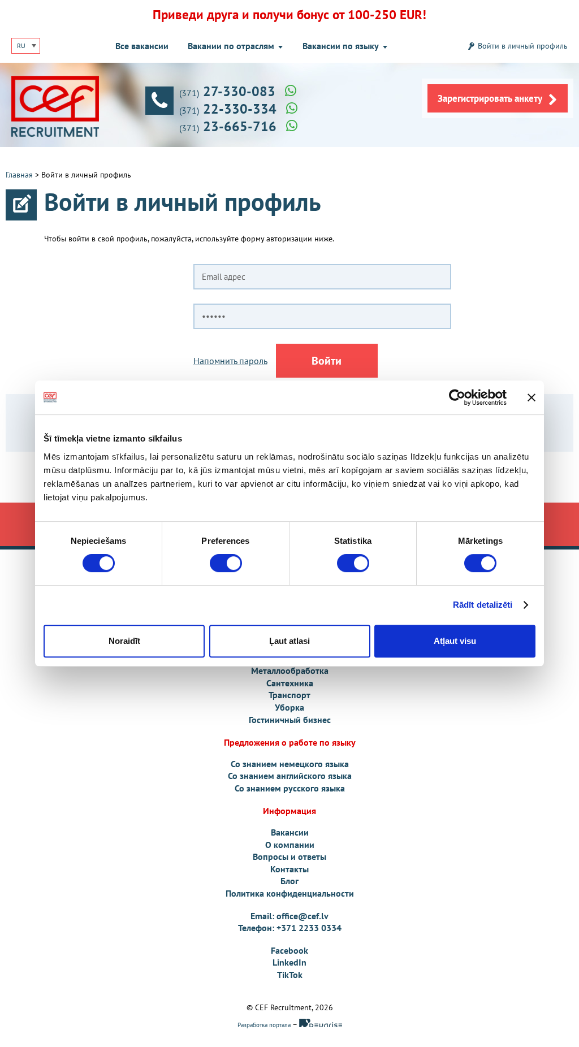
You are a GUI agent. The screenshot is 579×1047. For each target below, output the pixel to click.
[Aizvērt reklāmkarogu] (531, 397)
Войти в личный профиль (523, 46)
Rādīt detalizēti (483, 604)
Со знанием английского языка (290, 775)
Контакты (289, 869)
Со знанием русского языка (290, 788)
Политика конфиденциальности (290, 893)
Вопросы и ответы (289, 856)
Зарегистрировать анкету (490, 98)
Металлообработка (290, 670)
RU (21, 45)
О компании (289, 844)
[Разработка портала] (320, 1025)
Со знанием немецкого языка (290, 763)
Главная (19, 175)
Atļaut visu (455, 641)
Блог (289, 880)
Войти (327, 360)
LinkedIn (289, 962)
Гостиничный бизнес (290, 719)
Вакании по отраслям (231, 45)
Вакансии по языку (341, 45)
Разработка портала (264, 1025)
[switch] (226, 563)
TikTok (290, 974)
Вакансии (290, 832)
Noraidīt (124, 641)
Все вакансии (141, 45)
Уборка (289, 707)
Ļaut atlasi (289, 641)
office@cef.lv (302, 915)
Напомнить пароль (230, 360)
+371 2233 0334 (309, 927)
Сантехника (289, 683)
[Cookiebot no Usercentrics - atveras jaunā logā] (457, 397)
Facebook (289, 950)
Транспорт (289, 694)
